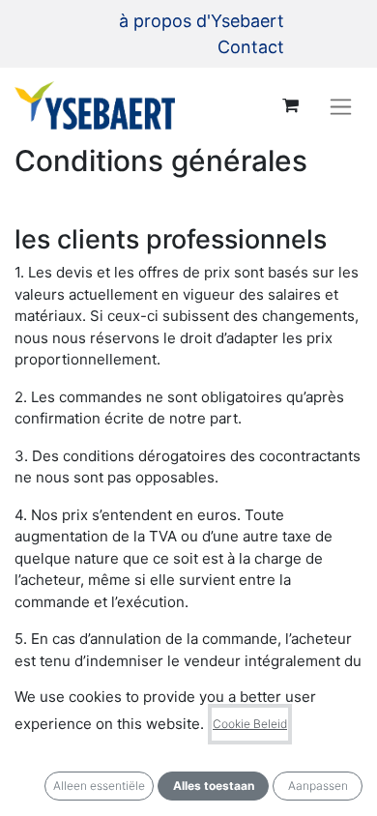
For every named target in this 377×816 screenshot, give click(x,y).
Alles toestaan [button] (213, 785)
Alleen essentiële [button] (99, 785)
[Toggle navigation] (340, 106)
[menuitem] (201, 21)
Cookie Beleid (250, 723)
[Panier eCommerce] (290, 105)
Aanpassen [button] (318, 785)
